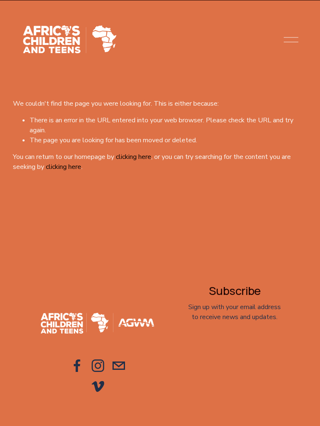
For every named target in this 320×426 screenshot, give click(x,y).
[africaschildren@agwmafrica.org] (118, 365)
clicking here (133, 156)
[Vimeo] (98, 386)
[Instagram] (98, 365)
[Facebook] (77, 365)
